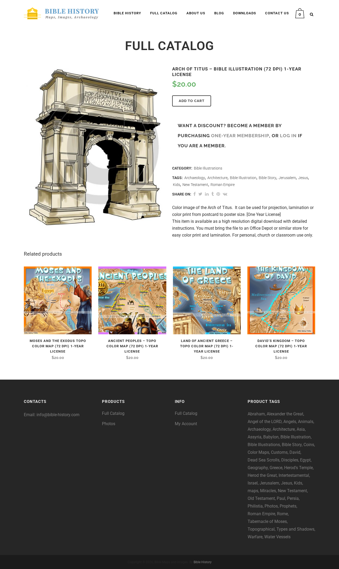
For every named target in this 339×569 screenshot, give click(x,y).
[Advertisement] (58, 470)
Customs (279, 452)
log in (288, 135)
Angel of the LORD (265, 421)
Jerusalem (287, 178)
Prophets (288, 506)
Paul (281, 498)
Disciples (289, 460)
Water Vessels (277, 536)
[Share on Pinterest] (218, 194)
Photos (108, 423)
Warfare (255, 536)
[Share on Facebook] (194, 194)
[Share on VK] (225, 194)
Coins (309, 444)
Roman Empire (223, 185)
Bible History (203, 562)
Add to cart (191, 101)
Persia (293, 498)
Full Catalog (113, 413)
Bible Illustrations (208, 168)
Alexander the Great (285, 413)
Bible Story (267, 178)
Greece (276, 467)
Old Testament (261, 498)
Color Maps (258, 452)
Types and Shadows (295, 529)
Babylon (271, 436)
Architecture (217, 178)
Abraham (256, 413)
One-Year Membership (240, 135)
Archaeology (194, 178)
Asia (301, 429)
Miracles (268, 490)
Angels (289, 421)
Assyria (254, 436)
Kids (176, 185)
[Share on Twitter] (200, 194)
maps (253, 490)
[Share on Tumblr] (212, 194)
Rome (282, 513)
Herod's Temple (298, 467)
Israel (253, 483)
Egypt (305, 460)
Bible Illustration (243, 178)
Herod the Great (262, 475)
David (294, 452)
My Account (186, 423)
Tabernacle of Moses (267, 521)
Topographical (261, 529)
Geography (258, 467)
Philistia (255, 506)
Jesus (303, 178)
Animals (305, 421)
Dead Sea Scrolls (263, 460)
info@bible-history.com (58, 414)
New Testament (195, 185)
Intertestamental (294, 475)
